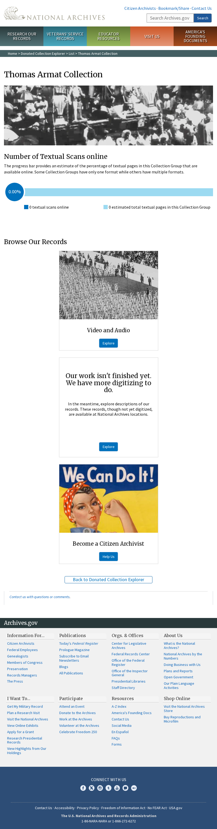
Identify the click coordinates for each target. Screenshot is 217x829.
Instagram (100, 788)
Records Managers (22, 675)
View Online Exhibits (22, 725)
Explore (109, 343)
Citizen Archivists (140, 8)
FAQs (116, 738)
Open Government (178, 677)
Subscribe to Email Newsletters (74, 658)
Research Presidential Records (24, 740)
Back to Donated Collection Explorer (108, 579)
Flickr (134, 788)
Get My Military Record (25, 706)
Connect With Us (108, 779)
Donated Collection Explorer (43, 53)
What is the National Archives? (179, 645)
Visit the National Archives (27, 719)
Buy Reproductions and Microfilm (182, 719)
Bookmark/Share (173, 8)
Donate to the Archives (77, 712)
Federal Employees (22, 649)
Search (202, 18)
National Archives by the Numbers (183, 656)
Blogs (63, 666)
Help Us (109, 556)
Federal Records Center (131, 654)
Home (12, 53)
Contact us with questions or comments (40, 596)
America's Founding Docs (132, 712)
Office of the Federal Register (128, 662)
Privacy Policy (88, 807)
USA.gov (175, 807)
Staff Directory (123, 687)
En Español (120, 731)
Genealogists (17, 656)
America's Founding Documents (195, 36)
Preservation (17, 668)
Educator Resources (108, 36)
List (71, 53)
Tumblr (108, 788)
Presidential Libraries (129, 681)
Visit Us (152, 36)
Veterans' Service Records (65, 36)
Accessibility (65, 807)
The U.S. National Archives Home (54, 13)
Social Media (122, 725)
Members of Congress (25, 662)
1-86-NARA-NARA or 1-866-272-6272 (109, 821)
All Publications (71, 673)
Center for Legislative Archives (129, 645)
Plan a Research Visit (23, 712)
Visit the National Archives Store (184, 708)
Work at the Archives (75, 719)
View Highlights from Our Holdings (26, 750)
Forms (117, 744)
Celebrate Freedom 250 (78, 731)
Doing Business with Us (182, 664)
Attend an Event (71, 706)
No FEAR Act (157, 807)
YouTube (117, 788)
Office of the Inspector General (130, 673)
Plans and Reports (178, 671)
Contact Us (202, 8)
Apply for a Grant (20, 731)
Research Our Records (21, 36)
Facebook (83, 788)
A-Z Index (119, 706)
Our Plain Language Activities (179, 685)
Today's (78, 643)
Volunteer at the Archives (79, 725)
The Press (15, 681)
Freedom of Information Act (123, 807)
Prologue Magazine (74, 649)
